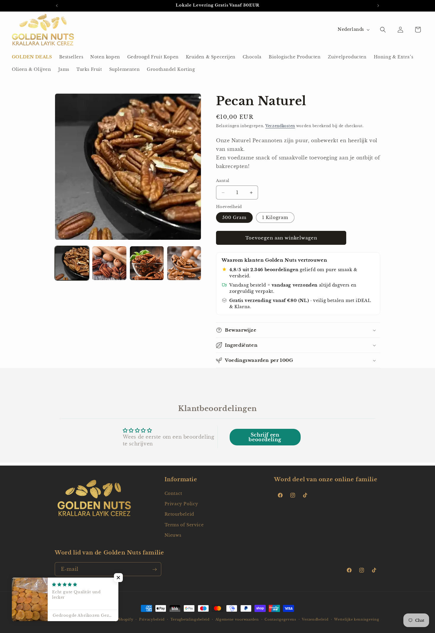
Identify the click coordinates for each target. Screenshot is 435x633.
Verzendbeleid (315, 619)
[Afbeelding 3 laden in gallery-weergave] (147, 263)
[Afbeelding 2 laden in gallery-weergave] (109, 263)
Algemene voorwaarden (237, 619)
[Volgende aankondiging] (378, 5)
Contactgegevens (280, 619)
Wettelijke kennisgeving (356, 619)
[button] (382, 29)
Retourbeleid (179, 514)
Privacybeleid (152, 619)
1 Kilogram (275, 217)
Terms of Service (184, 525)
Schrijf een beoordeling (265, 437)
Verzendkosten (280, 126)
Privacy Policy (181, 503)
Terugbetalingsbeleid (190, 619)
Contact (173, 493)
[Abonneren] (154, 569)
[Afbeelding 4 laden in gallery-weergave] (184, 263)
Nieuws (173, 535)
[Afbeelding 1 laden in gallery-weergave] (72, 263)
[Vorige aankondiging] (56, 5)
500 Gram (234, 217)
